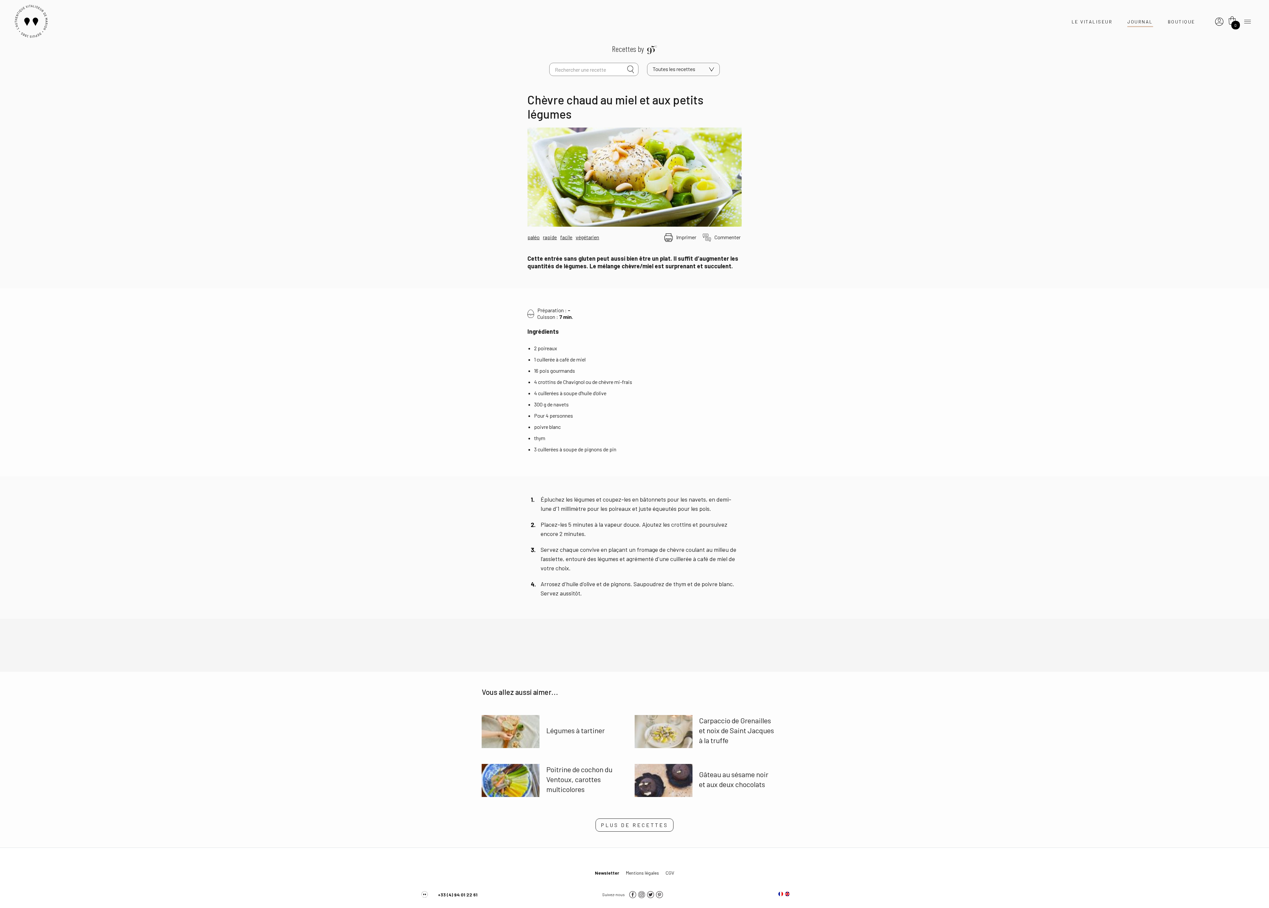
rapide (550, 237)
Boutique (1181, 21)
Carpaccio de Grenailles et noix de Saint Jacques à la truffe (736, 730)
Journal (1140, 21)
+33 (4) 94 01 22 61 (458, 894)
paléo (533, 237)
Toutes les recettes (674, 69)
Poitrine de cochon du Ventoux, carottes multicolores (579, 779)
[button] (634, 825)
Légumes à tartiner (575, 730)
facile (566, 237)
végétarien (587, 237)
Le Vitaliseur (1092, 21)
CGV (670, 873)
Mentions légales (642, 873)
